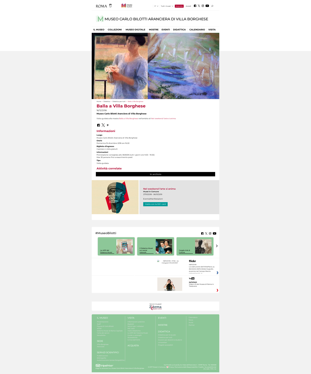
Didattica (179, 29)
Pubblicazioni (102, 356)
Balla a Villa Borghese (128, 118)
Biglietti (131, 324)
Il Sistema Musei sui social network (146, 250)
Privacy (171, 367)
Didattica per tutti (118, 101)
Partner (192, 325)
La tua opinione (134, 340)
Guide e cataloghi (135, 335)
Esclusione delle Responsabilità (186, 367)
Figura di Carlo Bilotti (105, 326)
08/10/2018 (202, 269)
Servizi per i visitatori (136, 326)
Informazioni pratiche (136, 322)
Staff (98, 324)
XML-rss (213, 369)
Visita (212, 29)
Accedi (188, 6)
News (191, 320)
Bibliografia (101, 358)
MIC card (131, 328)
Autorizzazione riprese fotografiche (111, 360)
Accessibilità (132, 337)
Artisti (99, 328)
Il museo (98, 29)
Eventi (166, 29)
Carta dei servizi (103, 333)
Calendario (197, 29)
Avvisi (191, 322)
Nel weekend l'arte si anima (163, 118)
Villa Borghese (102, 344)
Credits (201, 367)
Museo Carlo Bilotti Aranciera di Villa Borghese (156, 19)
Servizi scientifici (108, 352)
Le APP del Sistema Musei (106, 251)
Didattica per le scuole (167, 335)
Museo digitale (135, 29)
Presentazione (102, 322)
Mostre (154, 29)
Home (99, 101)
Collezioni (115, 29)
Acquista (179, 6)
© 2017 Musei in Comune (156, 367)
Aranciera (100, 347)
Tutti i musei (166, 6)
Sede (100, 341)
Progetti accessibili (165, 345)
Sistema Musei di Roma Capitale (110, 331)
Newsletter (101, 335)
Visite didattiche (134, 331)
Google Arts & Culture (184, 251)
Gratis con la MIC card (155, 204)
